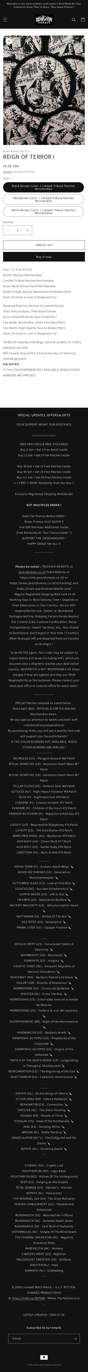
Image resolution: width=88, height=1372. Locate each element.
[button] (5, 19)
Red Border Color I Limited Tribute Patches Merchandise (43, 199)
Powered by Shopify (52, 1365)
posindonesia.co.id (32, 572)
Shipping (7, 171)
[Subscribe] (75, 1339)
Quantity (8, 222)
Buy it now (44, 257)
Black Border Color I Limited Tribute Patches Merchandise (43, 187)
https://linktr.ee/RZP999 (28, 1298)
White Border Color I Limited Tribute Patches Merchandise (43, 211)
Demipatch (38, 1365)
